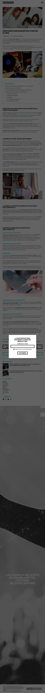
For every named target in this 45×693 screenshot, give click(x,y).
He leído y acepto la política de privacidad (23, 349)
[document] (22, 346)
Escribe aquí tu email (22, 343)
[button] (37, 333)
